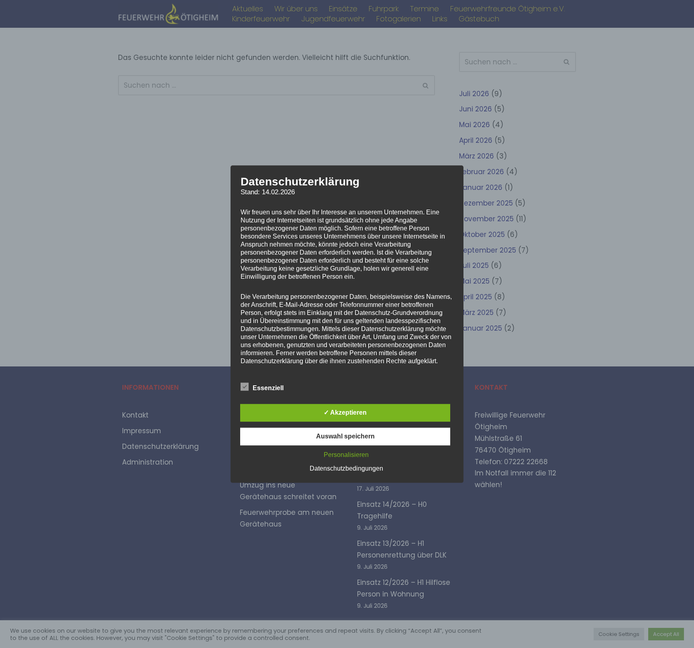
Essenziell (268, 388)
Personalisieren (346, 454)
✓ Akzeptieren (345, 412)
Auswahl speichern (345, 436)
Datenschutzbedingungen (346, 468)
